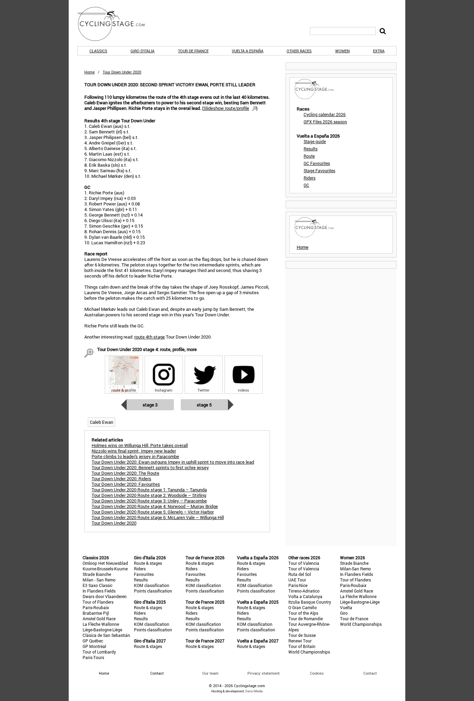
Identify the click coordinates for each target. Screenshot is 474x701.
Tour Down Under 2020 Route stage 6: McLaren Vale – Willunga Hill (158, 517)
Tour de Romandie (305, 618)
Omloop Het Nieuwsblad (105, 563)
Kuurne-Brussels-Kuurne (105, 568)
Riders (309, 178)
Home (89, 72)
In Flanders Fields (99, 591)
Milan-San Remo (355, 568)
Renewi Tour (300, 640)
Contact (370, 673)
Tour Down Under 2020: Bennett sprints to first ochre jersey (150, 467)
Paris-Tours (93, 657)
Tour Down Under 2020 (114, 523)
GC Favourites (317, 163)
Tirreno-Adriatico (304, 591)
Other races (299, 50)
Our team (210, 673)
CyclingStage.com (115, 24)
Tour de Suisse (302, 635)
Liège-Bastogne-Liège (102, 629)
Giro (344, 613)
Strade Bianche (97, 574)
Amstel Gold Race (99, 618)
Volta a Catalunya (305, 596)
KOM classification (151, 585)
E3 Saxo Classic (97, 585)
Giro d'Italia (142, 50)
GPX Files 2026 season (325, 121)
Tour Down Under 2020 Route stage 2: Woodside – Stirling (149, 495)
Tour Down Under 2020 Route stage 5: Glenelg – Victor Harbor (153, 512)
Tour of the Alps (303, 613)
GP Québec (93, 640)
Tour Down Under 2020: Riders (121, 478)
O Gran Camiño (302, 607)
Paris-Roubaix (96, 607)
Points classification (153, 591)
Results (311, 148)
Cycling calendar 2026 (325, 114)
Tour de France (193, 50)
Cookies (317, 673)
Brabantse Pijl (96, 613)
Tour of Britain (301, 646)
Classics (98, 50)
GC (306, 185)
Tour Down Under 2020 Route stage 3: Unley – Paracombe (149, 501)
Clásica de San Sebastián (106, 635)
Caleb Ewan (101, 422)
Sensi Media (254, 691)
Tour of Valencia (303, 563)
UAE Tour (297, 579)
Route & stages (148, 563)
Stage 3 (150, 405)
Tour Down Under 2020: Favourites (126, 484)
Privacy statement (263, 673)
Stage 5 (204, 405)
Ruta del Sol (299, 574)
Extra (378, 50)
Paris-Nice (297, 585)
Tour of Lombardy (99, 652)
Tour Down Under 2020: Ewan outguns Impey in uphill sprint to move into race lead (173, 462)
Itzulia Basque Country (309, 602)
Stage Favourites (319, 170)
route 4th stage (149, 337)
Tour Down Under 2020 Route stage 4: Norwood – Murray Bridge (155, 506)
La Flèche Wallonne (101, 624)
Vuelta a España (247, 50)
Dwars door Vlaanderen (105, 596)
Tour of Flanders (98, 602)
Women (342, 50)
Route (309, 156)
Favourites (144, 574)
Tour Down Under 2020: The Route (125, 473)
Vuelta (346, 607)
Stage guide (315, 141)
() (229, 108)
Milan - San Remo (99, 579)
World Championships (309, 652)
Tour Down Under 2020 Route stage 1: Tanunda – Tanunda (149, 490)
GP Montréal (94, 646)
